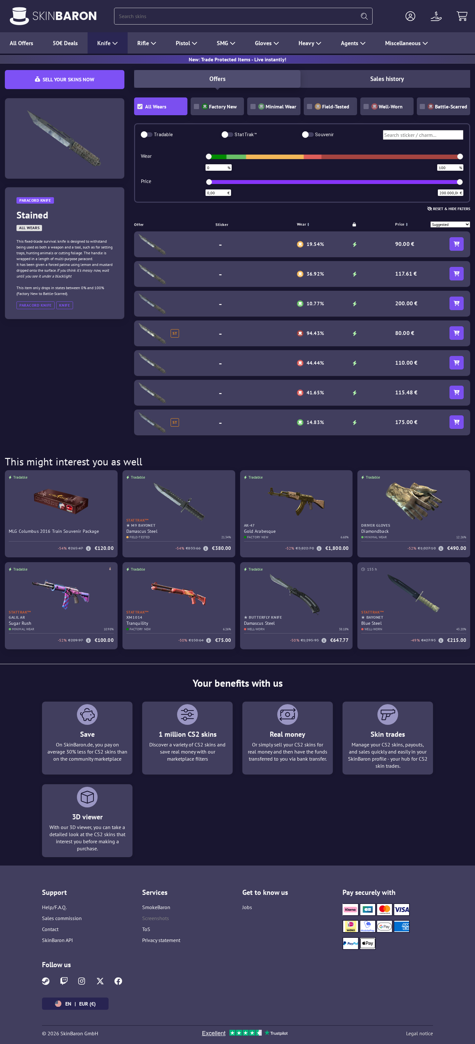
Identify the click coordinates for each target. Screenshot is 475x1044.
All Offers (21, 43)
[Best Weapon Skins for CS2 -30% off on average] (19, 16)
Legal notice (419, 1033)
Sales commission (62, 918)
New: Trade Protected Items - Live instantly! (237, 59)
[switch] (147, 134)
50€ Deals (65, 43)
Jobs (247, 907)
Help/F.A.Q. (54, 907)
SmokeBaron (156, 907)
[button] (410, 16)
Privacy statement (161, 940)
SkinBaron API (57, 940)
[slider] (209, 156)
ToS (146, 929)
